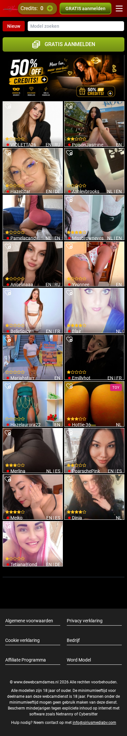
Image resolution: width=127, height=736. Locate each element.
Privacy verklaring (85, 620)
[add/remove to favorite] (7, 106)
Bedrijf (73, 640)
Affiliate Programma (25, 659)
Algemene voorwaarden (29, 620)
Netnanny (65, 714)
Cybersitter (88, 714)
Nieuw (13, 26)
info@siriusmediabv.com (94, 722)
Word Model (79, 659)
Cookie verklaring (22, 640)
